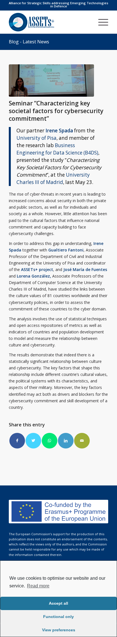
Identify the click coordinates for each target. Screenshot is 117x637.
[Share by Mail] (82, 440)
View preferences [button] (58, 630)
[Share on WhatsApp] (49, 440)
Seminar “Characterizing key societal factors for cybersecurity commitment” (56, 111)
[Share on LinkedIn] (66, 440)
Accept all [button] (58, 603)
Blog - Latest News (29, 42)
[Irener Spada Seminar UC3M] (51, 80)
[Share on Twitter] (33, 440)
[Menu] (100, 22)
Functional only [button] (58, 616)
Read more (38, 585)
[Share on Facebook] (17, 440)
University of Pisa (36, 138)
